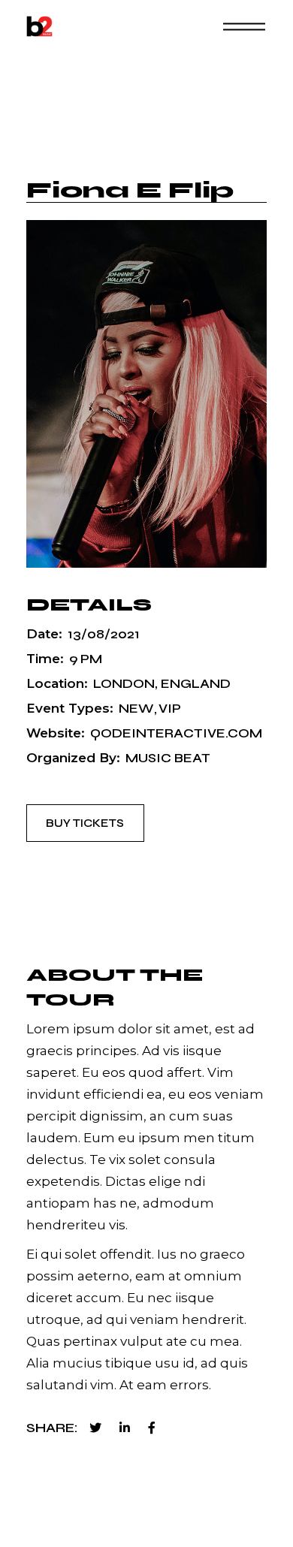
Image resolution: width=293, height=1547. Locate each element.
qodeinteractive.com (176, 733)
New (136, 708)
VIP (170, 708)
